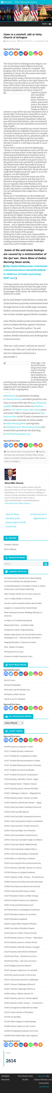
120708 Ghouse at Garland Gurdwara (19, 872)
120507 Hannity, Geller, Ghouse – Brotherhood (24, 877)
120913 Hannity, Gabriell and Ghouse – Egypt (23, 803)
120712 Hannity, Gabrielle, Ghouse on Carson (23, 868)
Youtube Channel (11, 545)
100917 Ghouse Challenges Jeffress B (19, 984)
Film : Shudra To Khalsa (13, 647)
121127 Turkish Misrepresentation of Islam (22, 761)
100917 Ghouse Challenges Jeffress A (19, 989)
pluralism (38, 406)
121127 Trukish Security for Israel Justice (21, 775)
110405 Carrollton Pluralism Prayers (19, 928)
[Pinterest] (25, 53)
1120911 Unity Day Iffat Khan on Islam (19, 891)
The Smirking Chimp (31, 427)
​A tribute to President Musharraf (18, 620)
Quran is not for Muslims (14, 699)
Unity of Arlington (12, 461)
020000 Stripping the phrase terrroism (21, 1031)
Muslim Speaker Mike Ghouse (33, 458)
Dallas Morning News (16, 423)
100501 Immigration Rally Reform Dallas (21, 1008)
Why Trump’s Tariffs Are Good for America (22, 594)
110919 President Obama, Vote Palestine (21, 900)
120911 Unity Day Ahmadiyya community (21, 854)
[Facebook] (6, 53)
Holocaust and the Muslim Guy (17, 690)
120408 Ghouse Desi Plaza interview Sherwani (23, 882)
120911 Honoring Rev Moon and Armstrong (22, 863)
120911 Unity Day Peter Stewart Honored (21, 826)
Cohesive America (13, 399)
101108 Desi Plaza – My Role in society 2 (20, 956)
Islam (25, 410)
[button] (45, 24)
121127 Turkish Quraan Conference (18, 751)
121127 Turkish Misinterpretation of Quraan (22, 765)
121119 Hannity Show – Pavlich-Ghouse (20, 784)
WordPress (44, 1087)
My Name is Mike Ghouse (14, 694)
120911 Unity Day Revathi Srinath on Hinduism (23, 821)
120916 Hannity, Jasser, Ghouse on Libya (20, 798)
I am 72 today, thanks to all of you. (18, 599)
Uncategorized (28, 452)
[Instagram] (35, 53)
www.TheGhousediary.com (18, 434)
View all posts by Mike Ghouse (18, 503)
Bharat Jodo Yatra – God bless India (19, 625)
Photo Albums (10, 549)
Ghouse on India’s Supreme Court (18, 656)
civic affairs (16, 410)
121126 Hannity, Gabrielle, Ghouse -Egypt (21, 779)
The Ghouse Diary (13, 452)
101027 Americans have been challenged (21, 980)
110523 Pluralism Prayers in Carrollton (20, 914)
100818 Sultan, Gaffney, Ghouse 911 (18, 994)
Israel (37, 410)
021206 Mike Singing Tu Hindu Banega (20, 1022)
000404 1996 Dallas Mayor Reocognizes (21, 1036)
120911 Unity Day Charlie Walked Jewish (20, 844)
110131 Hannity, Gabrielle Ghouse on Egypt (22, 947)
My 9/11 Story (9, 680)
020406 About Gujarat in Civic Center (20, 1026)
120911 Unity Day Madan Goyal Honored (20, 835)
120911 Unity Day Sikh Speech (16, 812)
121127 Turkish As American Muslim (19, 770)
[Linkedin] (21, 53)
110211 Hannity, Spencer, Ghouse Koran (20, 942)
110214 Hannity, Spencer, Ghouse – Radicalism (23, 938)
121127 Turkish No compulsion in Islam (20, 756)
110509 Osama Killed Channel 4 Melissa (20, 924)
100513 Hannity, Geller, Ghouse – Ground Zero (23, 1003)
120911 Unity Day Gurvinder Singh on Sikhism (23, 840)
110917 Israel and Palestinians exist (18, 905)
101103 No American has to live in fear (20, 975)
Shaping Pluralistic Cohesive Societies (20, 642)
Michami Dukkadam (12, 685)
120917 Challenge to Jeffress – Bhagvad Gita (22, 793)
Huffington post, (13, 427)
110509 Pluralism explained (15, 919)
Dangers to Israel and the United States (20, 608)
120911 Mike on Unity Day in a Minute (19, 859)
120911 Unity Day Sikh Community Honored (22, 817)
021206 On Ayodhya (12, 1017)
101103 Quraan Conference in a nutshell (20, 970)
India (31, 410)
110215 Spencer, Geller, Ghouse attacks (20, 933)
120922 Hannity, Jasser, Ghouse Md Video (21, 789)
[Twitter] (11, 53)
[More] (40, 53)
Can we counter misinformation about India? (23, 603)
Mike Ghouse (10, 41)
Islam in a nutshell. (12, 458)
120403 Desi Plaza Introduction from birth (22, 886)
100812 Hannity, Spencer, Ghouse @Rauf (21, 998)
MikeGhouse (9, 396)
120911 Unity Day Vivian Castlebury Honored (22, 807)
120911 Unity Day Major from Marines (20, 831)
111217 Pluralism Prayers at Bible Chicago (21, 896)
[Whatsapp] (30, 53)
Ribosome (42, 1076)
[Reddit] (16, 53)
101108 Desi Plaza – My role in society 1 (20, 961)
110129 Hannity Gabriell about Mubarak (20, 952)
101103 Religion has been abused (17, 966)
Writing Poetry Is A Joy (13, 652)
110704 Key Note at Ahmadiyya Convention (22, 910)
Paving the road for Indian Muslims (19, 630)
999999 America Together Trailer (18, 747)
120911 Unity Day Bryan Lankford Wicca (20, 849)
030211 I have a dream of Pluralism (18, 1012)
